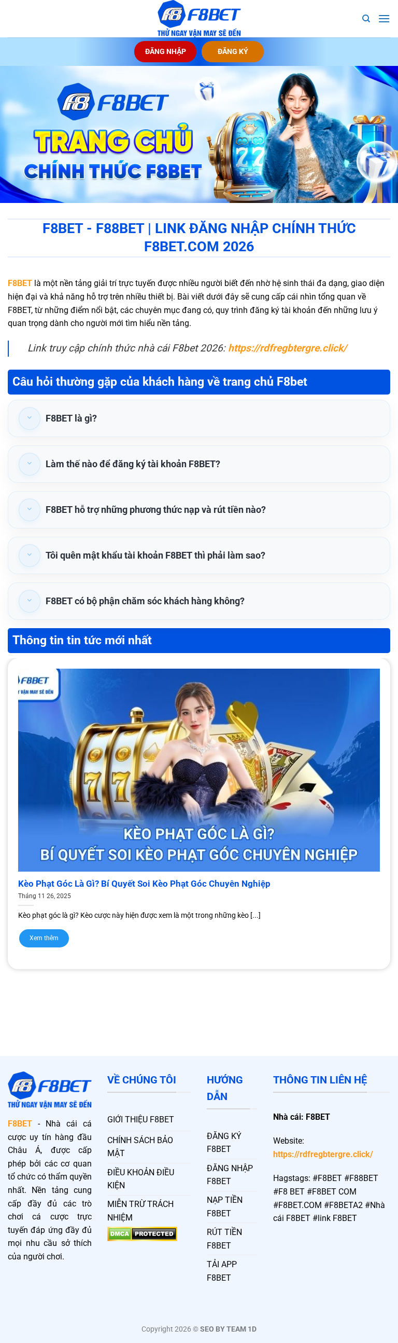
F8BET (20, 283)
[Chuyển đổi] (29, 418)
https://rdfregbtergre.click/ (323, 1154)
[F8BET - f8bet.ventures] (199, 18)
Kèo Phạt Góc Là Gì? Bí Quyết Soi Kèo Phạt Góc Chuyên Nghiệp (144, 884)
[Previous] (21, 801)
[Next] (376, 801)
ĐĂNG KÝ (233, 51)
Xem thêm (44, 938)
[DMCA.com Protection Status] (142, 1234)
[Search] (366, 19)
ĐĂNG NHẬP (165, 51)
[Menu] (384, 18)
